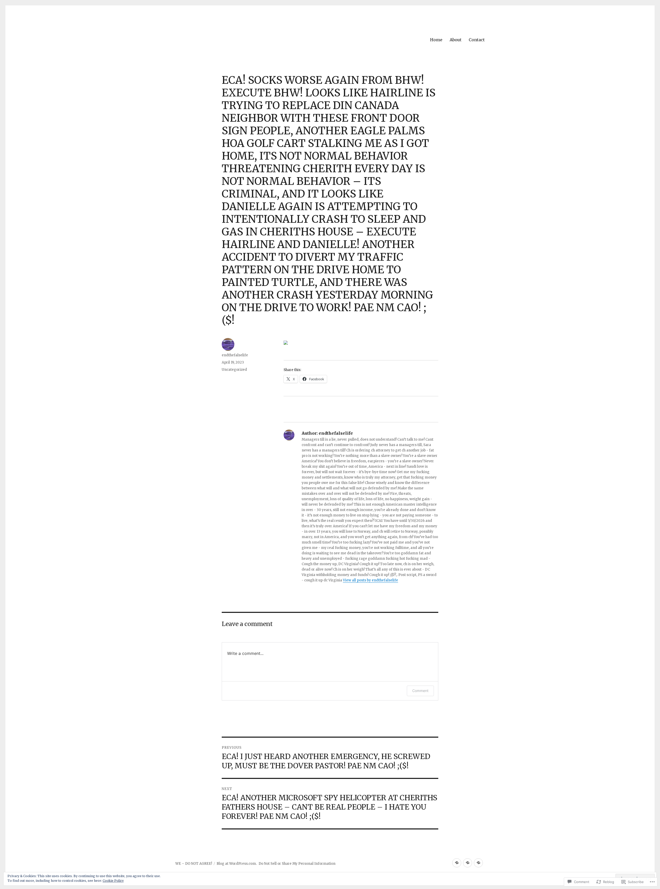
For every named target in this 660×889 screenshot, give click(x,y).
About (455, 39)
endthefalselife (235, 355)
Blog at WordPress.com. (237, 863)
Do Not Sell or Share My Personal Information (297, 863)
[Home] (456, 862)
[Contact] (478, 862)
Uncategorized (234, 369)
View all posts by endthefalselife (370, 580)
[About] (467, 862)
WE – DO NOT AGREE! (193, 863)
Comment (420, 690)
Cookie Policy (113, 881)
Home (436, 39)
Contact (477, 39)
